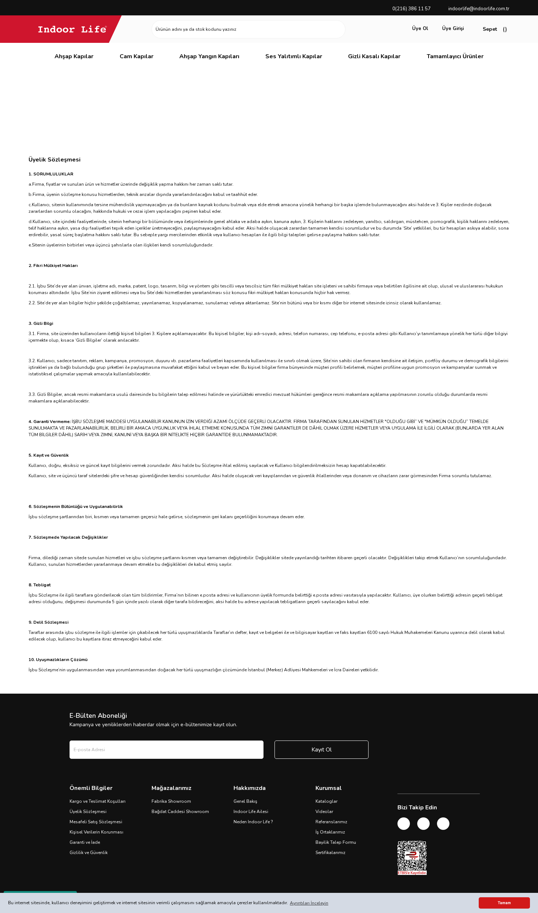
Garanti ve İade (85, 842)
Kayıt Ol (321, 750)
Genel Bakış (245, 801)
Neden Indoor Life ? (253, 822)
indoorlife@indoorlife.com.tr (478, 8)
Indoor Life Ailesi (250, 811)
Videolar (324, 811)
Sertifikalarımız (330, 853)
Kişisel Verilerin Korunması (96, 832)
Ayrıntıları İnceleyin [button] (309, 903)
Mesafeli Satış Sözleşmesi (96, 822)
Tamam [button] (504, 903)
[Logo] (72, 29)
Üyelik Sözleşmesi (88, 811)
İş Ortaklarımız (330, 832)
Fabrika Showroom (171, 801)
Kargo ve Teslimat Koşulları (98, 801)
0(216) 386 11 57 (411, 8)
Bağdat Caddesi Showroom (180, 811)
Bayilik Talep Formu (335, 842)
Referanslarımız (331, 822)
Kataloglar (326, 801)
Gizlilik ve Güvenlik (89, 853)
